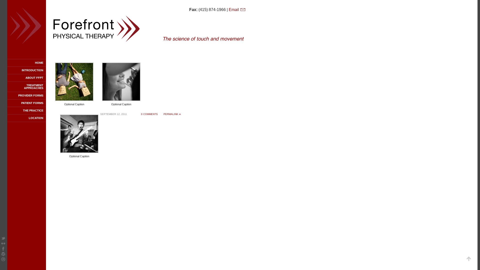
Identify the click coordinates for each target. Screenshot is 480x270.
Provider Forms (30, 95)
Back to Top (468, 258)
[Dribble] (3, 259)
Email (234, 10)
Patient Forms (32, 103)
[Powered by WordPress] (3, 254)
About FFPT (34, 77)
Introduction (32, 70)
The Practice (33, 110)
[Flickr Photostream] (3, 244)
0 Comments (149, 114)
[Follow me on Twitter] (3, 239)
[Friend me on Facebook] (3, 249)
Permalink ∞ (172, 114)
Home (39, 62)
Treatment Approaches (33, 87)
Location (36, 118)
